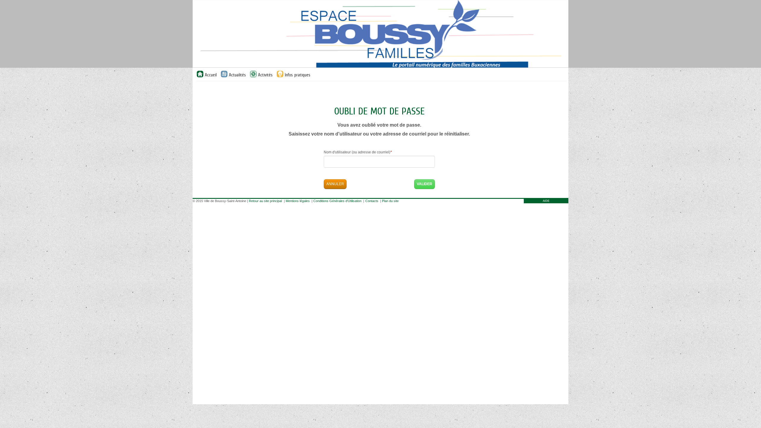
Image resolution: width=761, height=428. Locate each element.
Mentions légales (298, 201)
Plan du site (390, 201)
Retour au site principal (265, 201)
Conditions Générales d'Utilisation (337, 201)
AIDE (546, 200)
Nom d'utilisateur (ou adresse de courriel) (358, 152)
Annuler (335, 184)
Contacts (371, 201)
